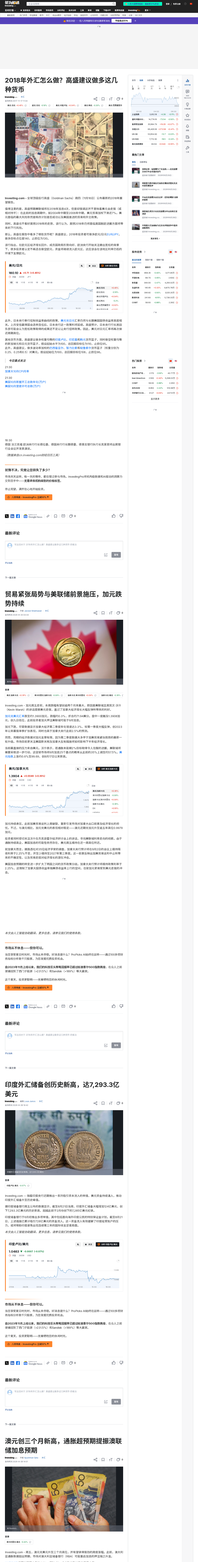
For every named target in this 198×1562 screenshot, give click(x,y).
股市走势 (137, 251)
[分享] (95, 99)
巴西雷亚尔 (56, 348)
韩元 (83, 339)
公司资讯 (94, 15)
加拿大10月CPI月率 (17, 371)
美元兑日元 (68, 320)
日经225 (135, 129)
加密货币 (84, 15)
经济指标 (67, 15)
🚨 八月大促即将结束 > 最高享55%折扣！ (142, 3)
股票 (160, 80)
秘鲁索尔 (85, 348)
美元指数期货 (137, 144)
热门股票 (137, 360)
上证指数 (135, 114)
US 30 (135, 134)
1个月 (23, 282)
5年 (42, 282)
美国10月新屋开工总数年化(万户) (25, 382)
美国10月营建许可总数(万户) (23, 386)
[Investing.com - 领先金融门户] (12, 4)
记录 (130, 15)
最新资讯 (11, 15)
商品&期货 (56, 15)
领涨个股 (149, 260)
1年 (37, 282)
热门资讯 (23, 15)
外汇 (48, 15)
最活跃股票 (136, 260)
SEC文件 (138, 15)
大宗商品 (151, 80)
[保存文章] (103, 99)
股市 (41, 15)
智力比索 (71, 348)
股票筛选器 (119, 10)
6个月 (30, 282)
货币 (134, 80)
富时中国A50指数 (139, 119)
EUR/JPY (112, 234)
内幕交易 (104, 15)
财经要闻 (33, 15)
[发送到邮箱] (63, 516)
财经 (76, 15)
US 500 (135, 139)
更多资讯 (154, 238)
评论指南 (8, 563)
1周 (17, 282)
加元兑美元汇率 (14, 716)
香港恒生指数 (137, 124)
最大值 (49, 282)
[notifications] (185, 3)
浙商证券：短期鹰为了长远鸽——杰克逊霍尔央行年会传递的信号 (159, 170)
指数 (141, 80)
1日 (11, 282)
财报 (124, 15)
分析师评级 (115, 15)
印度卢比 (60, 339)
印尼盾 (73, 339)
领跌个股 (160, 260)
